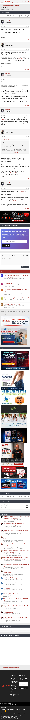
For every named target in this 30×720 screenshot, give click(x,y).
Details (15, 716)
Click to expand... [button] (15, 152)
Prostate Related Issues (8, 521)
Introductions (6, 580)
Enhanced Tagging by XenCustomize (9, 717)
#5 (28, 136)
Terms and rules (10, 709)
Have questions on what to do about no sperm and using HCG (16, 276)
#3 (28, 79)
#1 (28, 26)
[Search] (28, 1)
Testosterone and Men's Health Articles (12, 568)
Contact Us (11, 704)
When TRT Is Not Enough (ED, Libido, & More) (13, 548)
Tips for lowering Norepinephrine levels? (16, 298)
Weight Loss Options (8, 575)
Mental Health (6, 528)
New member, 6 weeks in (9, 583)
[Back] (22, 1)
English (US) (5, 707)
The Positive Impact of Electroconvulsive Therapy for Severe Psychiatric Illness (16, 531)
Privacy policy (18, 709)
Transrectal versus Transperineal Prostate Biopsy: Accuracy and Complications (16, 517)
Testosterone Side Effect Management (16, 278)
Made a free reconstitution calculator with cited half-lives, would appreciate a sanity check (15, 558)
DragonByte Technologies (8, 716)
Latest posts (4, 514)
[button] (2, 255)
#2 (28, 49)
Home (2, 711)
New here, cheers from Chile (10, 593)
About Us (5, 704)
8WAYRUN (17, 718)
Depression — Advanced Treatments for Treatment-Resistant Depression (13, 524)
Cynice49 (6, 299)
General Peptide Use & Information (11, 541)
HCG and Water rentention (12, 304)
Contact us (3, 709)
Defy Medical (21, 58)
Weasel (5, 305)
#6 (28, 188)
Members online (6, 626)
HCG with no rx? (9, 283)
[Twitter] (23, 679)
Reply (28, 40)
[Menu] (2, 2)
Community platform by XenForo (13, 713)
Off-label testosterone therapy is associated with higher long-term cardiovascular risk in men (16, 565)
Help (24, 709)
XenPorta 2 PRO (4, 718)
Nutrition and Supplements (9, 610)
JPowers (5, 293)
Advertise (16, 704)
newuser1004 (4, 628)
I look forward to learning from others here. (14, 578)
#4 (28, 115)
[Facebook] (20, 679)
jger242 (3, 9)
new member (6, 588)
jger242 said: (4, 139)
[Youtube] (26, 679)
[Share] (27, 26)
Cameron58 (6, 285)
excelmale (3, 119)
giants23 (6, 278)
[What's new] (25, 1)
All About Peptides (8, 612)
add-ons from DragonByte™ (18, 715)
